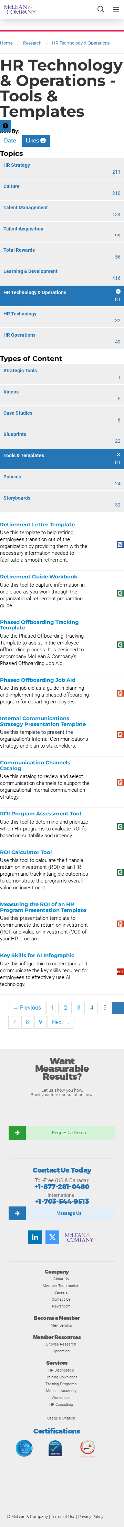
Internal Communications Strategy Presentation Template (43, 721)
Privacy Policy (90, 1516)
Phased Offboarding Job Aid (37, 680)
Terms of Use (63, 1516)
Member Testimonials (61, 1285)
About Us (61, 1278)
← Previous (27, 1007)
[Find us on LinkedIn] (35, 1237)
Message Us (69, 1213)
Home (6, 43)
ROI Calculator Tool (26, 852)
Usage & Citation (61, 1418)
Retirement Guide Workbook (39, 576)
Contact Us (61, 1299)
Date (10, 140)
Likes (33, 140)
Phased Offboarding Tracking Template (39, 625)
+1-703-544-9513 (62, 1201)
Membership (61, 1325)
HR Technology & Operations (81, 43)
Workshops (61, 1397)
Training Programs (61, 1383)
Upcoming (61, 1351)
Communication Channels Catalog (35, 765)
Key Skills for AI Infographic (37, 955)
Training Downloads (61, 1377)
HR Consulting (61, 1404)
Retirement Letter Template (37, 524)
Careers (61, 1292)
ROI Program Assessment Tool (40, 813)
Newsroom (61, 1306)
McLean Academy (61, 1390)
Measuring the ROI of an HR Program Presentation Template (43, 907)
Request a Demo (69, 1133)
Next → (61, 1022)
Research (32, 43)
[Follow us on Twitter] (52, 1237)
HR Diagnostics (61, 1370)
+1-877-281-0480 (61, 1186)
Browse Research (61, 1344)
